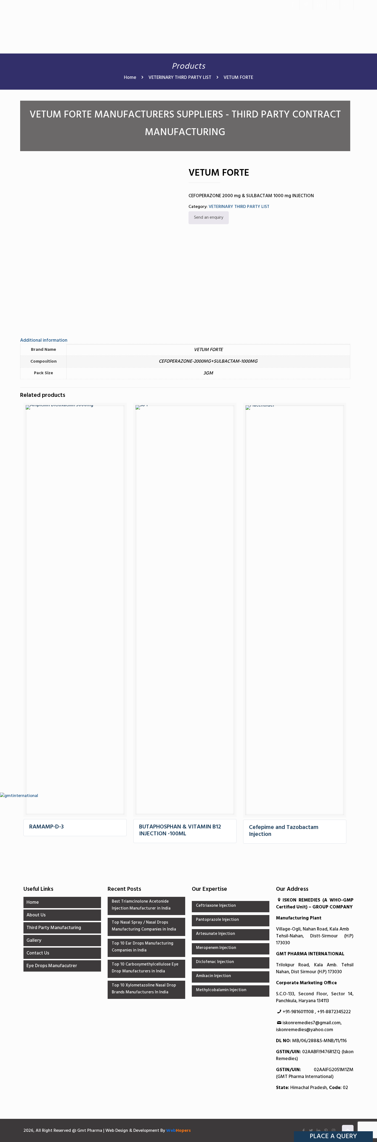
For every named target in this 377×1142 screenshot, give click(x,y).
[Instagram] (347, 5)
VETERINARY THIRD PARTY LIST (179, 77)
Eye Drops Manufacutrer (51, 966)
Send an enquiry (208, 217)
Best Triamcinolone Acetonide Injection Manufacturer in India (141, 905)
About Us (36, 915)
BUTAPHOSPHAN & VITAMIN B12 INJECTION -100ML (180, 830)
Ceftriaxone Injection (216, 905)
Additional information (43, 340)
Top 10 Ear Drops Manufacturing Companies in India (142, 947)
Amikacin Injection (213, 976)
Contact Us (37, 953)
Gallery (33, 940)
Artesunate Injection (215, 933)
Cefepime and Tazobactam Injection (283, 831)
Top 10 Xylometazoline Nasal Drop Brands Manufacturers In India (144, 989)
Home (130, 77)
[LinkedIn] (319, 5)
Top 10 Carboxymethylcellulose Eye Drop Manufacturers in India (145, 968)
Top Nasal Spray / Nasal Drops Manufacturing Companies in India (144, 926)
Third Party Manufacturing (53, 928)
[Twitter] (306, 5)
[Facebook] (292, 5)
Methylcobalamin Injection (221, 990)
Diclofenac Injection (215, 962)
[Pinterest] (333, 5)
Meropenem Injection (216, 948)
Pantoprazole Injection (217, 919)
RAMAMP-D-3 (46, 826)
